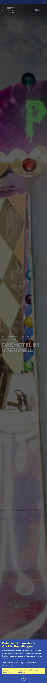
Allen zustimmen (7, 671)
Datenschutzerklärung (14, 663)
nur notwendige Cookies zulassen (28, 671)
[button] (23, 341)
